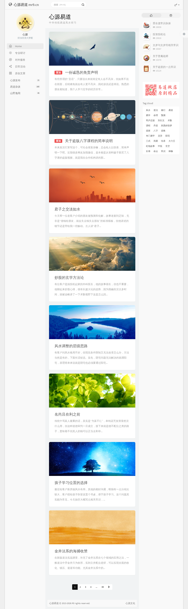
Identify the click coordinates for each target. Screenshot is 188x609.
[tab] (151, 15)
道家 (148, 130)
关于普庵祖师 (160, 56)
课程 (148, 125)
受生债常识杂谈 (162, 23)
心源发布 (24, 80)
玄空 (167, 146)
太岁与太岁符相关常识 (165, 45)
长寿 (148, 151)
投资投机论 (159, 34)
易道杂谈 (24, 86)
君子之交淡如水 (67, 209)
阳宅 (167, 135)
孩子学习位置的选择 (71, 482)
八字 (155, 130)
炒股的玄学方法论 (69, 277)
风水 (148, 110)
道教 (163, 130)
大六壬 (172, 141)
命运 (155, 151)
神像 (171, 151)
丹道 (155, 125)
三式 (148, 141)
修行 (163, 110)
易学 (148, 115)
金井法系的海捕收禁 (71, 551)
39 (103, 587)
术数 (170, 120)
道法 (155, 110)
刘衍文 (161, 120)
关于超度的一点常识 (164, 67)
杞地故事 (150, 146)
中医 (160, 146)
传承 (163, 141)
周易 (155, 141)
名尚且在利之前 (67, 414)
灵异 (160, 135)
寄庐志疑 (150, 120)
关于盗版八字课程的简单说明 (89, 140)
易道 (171, 110)
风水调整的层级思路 (71, 346)
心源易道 (54, 603)
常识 (163, 151)
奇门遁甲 (150, 135)
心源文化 (130, 603)
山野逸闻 (24, 93)
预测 (163, 115)
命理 (155, 115)
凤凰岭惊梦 (166, 125)
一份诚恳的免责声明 (81, 72)
